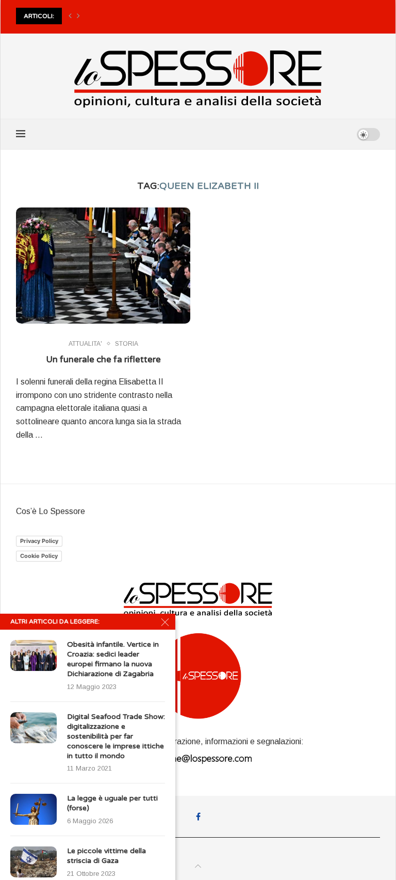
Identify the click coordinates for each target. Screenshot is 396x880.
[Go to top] (198, 866)
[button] (70, 16)
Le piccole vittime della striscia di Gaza (106, 855)
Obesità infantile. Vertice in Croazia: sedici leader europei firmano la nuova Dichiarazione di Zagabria (113, 659)
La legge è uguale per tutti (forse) (112, 803)
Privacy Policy (39, 541)
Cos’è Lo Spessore (50, 511)
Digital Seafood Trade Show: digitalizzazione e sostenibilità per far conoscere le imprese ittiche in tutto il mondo (116, 736)
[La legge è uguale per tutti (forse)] (33, 809)
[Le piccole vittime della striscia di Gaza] (33, 861)
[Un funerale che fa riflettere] (103, 265)
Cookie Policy (39, 555)
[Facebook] (198, 816)
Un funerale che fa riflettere (103, 359)
